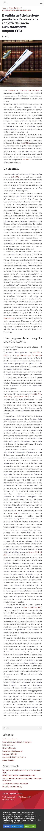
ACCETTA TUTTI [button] (30, 826)
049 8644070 (9, 800)
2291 (39, 394)
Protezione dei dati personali (12, 751)
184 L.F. (17, 513)
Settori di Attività (8, 760)
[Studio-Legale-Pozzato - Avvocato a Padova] (5, 2)
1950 (26, 397)
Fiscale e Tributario (9, 748)
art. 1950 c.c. (27, 160)
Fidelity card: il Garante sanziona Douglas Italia (18, 775)
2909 (6, 355)
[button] (41, 3)
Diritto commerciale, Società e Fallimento (16, 742)
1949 (21, 397)
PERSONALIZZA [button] (17, 826)
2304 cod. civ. (9, 318)
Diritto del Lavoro (8, 745)
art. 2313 (15, 177)
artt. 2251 (33, 394)
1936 (17, 397)
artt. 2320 (36, 353)
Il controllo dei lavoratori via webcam (15, 784)
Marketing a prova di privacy (12, 787)
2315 (5, 397)
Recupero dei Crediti (9, 754)
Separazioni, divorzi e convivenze (14, 757)
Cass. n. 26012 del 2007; (32, 608)
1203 (9, 397)
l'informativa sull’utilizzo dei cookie (18, 818)
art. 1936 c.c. (26, 143)
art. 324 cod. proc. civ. (26, 355)
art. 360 (39, 355)
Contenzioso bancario (10, 739)
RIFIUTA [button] (6, 826)
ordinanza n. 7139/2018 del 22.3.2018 (23, 90)
